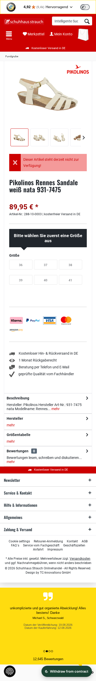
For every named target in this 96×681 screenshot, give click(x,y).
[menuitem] (9, 36)
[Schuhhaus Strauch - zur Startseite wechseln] (24, 22)
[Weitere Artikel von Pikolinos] (78, 69)
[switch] (85, 7)
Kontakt (72, 541)
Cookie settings (19, 541)
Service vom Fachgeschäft (41, 545)
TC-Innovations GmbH (55, 572)
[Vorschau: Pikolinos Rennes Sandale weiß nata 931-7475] (19, 137)
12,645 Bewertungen (48, 659)
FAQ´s (15, 545)
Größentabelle (18, 435)
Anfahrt (38, 549)
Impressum (55, 549)
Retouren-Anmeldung (48, 541)
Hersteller (15, 418)
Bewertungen (17, 451)
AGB (85, 541)
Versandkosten (80, 558)
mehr (55, 409)
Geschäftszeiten (74, 545)
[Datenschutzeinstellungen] (10, 671)
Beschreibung (18, 398)
